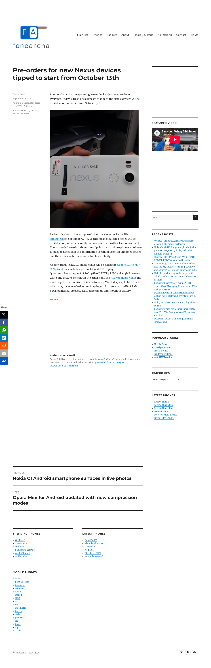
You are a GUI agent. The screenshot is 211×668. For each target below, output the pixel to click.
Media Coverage (143, 34)
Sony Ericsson (22, 582)
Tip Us (194, 34)
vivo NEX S (90, 546)
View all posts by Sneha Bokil (64, 365)
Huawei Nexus (20, 110)
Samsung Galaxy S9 (25, 550)
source (54, 299)
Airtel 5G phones (162, 347)
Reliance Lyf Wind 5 (164, 418)
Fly (16, 627)
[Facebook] (4, 322)
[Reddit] (4, 345)
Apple (18, 630)
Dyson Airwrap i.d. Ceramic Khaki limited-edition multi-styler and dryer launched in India (175, 296)
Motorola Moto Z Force (165, 414)
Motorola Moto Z (162, 411)
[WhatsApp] (4, 330)
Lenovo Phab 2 (161, 401)
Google (25, 103)
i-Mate (18, 591)
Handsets (35, 103)
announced (57, 238)
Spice (18, 624)
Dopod (18, 595)
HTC (17, 598)
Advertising (165, 34)
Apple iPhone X (22, 553)
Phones (97, 34)
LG (24, 106)
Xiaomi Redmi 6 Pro (94, 543)
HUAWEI (17, 106)
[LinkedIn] (4, 338)
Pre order (24, 113)
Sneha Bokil (19, 94)
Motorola (19, 588)
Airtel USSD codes (163, 357)
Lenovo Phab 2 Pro (163, 408)
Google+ (120, 362)
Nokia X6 (89, 550)
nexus (16, 113)
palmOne (19, 617)
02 (16, 604)
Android (17, 103)
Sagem (18, 611)
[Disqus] (78, 423)
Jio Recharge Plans (163, 354)
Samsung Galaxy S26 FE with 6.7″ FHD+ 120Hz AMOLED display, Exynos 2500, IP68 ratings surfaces (175, 286)
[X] (4, 315)
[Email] (4, 353)
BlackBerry (20, 608)
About (125, 34)
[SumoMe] (4, 361)
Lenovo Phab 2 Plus (163, 405)
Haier (18, 614)
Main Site (83, 34)
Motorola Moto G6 (94, 556)
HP (16, 621)
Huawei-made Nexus (123, 277)
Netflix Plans (160, 344)
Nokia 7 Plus (21, 556)
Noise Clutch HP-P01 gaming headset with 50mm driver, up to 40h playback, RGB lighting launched (175, 250)
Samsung (20, 585)
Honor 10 (19, 546)
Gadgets (112, 34)
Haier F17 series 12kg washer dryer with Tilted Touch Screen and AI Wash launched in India (175, 276)
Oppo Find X (91, 540)
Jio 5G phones (161, 350)
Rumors (30, 106)
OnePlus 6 (20, 540)
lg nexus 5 (33, 110)
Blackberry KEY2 (93, 553)
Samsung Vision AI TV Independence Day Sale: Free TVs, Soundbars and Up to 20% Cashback (174, 312)
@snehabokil (101, 362)
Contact (181, 34)
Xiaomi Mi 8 (21, 543)
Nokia (18, 578)
